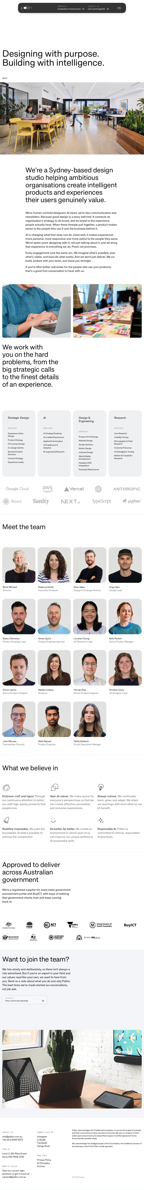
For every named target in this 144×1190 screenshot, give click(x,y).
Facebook (42, 1142)
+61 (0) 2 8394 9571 (12, 1139)
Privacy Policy (44, 1159)
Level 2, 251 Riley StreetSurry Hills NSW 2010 (14, 1155)
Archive (41, 1166)
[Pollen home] (26, 8)
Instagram (42, 1136)
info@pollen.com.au (12, 1136)
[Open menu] (119, 8)
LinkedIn (41, 1139)
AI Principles (43, 1163)
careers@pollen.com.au (14, 1176)
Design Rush (43, 1146)
